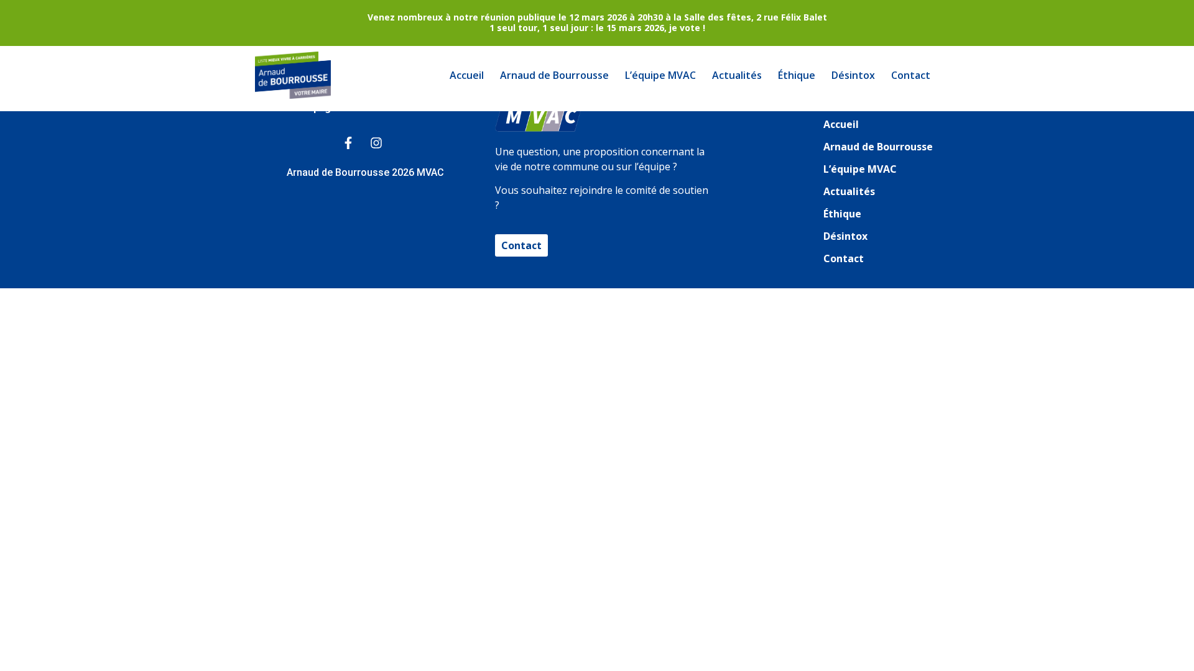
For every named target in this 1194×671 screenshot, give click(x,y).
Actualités (737, 75)
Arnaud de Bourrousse (554, 75)
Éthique (796, 75)
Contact (910, 75)
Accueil (467, 75)
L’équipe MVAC (660, 75)
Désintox (853, 75)
